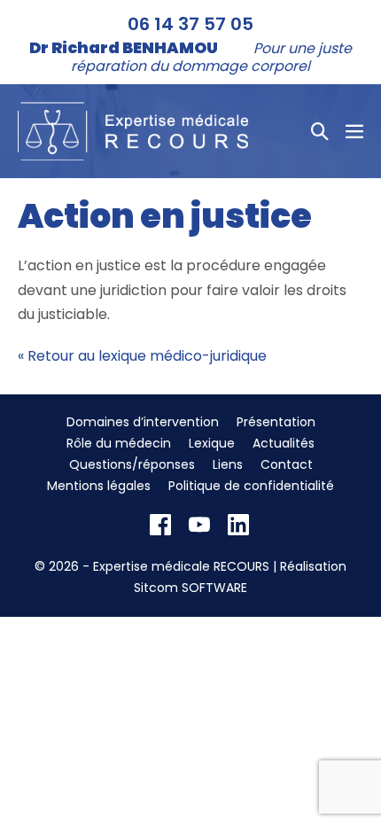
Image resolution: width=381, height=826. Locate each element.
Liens (228, 464)
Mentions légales (99, 486)
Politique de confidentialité (251, 486)
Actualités (284, 443)
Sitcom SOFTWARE (190, 587)
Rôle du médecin (118, 443)
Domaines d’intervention (142, 422)
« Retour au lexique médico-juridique (142, 356)
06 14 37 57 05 (190, 24)
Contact (286, 464)
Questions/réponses (132, 464)
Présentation (276, 422)
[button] (320, 131)
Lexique (212, 443)
